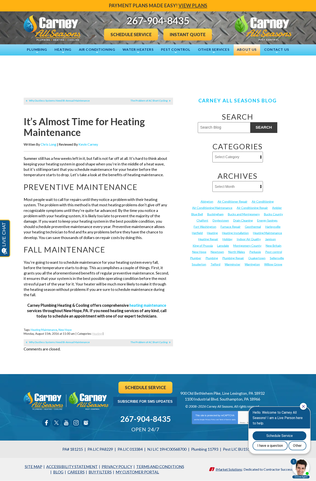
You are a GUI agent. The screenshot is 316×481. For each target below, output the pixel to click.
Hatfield (197, 233)
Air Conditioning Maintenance (212, 208)
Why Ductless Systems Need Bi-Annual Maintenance (59, 100)
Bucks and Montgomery (244, 214)
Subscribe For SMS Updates (145, 401)
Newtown (217, 252)
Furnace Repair (231, 226)
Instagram (76, 422)
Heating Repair (208, 239)
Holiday (227, 239)
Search (264, 127)
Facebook (46, 422)
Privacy (242, 422)
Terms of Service (225, 419)
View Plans (192, 5)
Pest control (273, 252)
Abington (207, 201)
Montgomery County (247, 245)
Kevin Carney (88, 144)
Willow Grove (273, 264)
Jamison (270, 239)
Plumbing (212, 258)
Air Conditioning (263, 201)
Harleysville (273, 226)
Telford (215, 264)
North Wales (236, 252)
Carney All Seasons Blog (237, 100)
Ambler (277, 208)
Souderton (199, 264)
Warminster (232, 264)
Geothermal (253, 226)
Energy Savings (267, 220)
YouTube (66, 422)
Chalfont (202, 220)
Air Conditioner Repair (232, 201)
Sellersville (277, 258)
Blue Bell (197, 214)
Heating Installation (235, 233)
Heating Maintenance (44, 329)
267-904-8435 (145, 419)
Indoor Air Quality (249, 239)
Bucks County (273, 214)
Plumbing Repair (233, 258)
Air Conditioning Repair (252, 208)
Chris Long (48, 144)
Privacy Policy (210, 419)
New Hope (65, 329)
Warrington (252, 264)
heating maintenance (147, 305)
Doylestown (221, 220)
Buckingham (215, 214)
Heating (97, 333)
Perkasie (255, 252)
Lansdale (223, 245)
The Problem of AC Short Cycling (148, 100)
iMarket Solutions (229, 469)
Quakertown (256, 258)
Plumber (195, 258)
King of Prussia (203, 245)
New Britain (273, 245)
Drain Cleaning (243, 220)
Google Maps (86, 422)
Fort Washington (205, 226)
